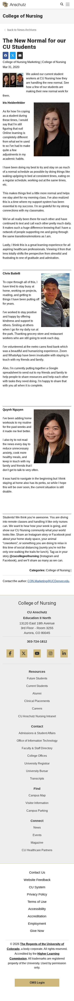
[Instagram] (50, 658)
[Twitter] (23, 658)
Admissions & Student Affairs (37, 733)
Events (37, 835)
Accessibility (37, 909)
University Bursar (37, 771)
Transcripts (37, 778)
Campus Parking (37, 810)
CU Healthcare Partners (37, 850)
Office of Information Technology (37, 740)
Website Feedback (37, 880)
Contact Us (37, 872)
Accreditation (37, 916)
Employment (37, 923)
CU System (37, 887)
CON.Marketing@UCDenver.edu (48, 581)
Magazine (37, 842)
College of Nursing (23, 16)
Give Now (37, 931)
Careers (37, 708)
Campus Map (37, 795)
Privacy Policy (37, 894)
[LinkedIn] (64, 658)
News (37, 827)
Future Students (37, 678)
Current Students (37, 685)
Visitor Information (37, 802)
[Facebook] (10, 658)
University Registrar (37, 763)
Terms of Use (37, 902)
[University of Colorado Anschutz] (14, 4)
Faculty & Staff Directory (37, 748)
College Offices (37, 755)
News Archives (26, 29)
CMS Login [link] (37, 982)
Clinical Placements (37, 701)
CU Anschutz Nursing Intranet (37, 716)
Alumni (37, 693)
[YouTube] (37, 658)
